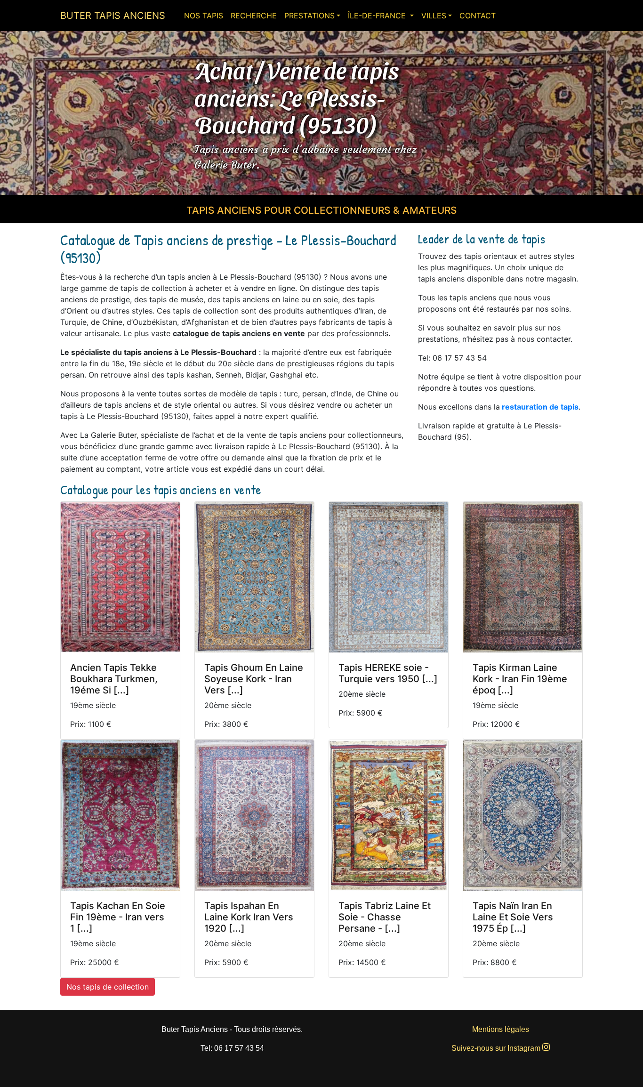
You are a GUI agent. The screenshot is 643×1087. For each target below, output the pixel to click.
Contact (477, 15)
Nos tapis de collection (107, 986)
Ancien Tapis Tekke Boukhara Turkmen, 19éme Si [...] (114, 679)
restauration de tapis (540, 406)
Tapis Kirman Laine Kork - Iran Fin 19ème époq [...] (520, 679)
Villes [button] (433, 15)
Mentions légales (500, 1029)
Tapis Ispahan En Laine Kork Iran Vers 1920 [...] (248, 917)
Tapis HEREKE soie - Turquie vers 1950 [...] (388, 673)
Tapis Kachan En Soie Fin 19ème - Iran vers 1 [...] (117, 917)
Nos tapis (203, 15)
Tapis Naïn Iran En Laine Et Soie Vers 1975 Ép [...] (513, 917)
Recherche (254, 15)
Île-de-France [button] (378, 15)
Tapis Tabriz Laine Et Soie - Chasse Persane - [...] (384, 917)
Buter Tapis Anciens (112, 15)
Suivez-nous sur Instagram (496, 1048)
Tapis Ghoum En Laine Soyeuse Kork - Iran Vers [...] (253, 679)
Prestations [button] (309, 15)
